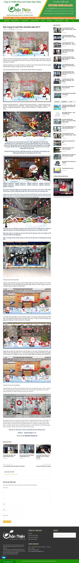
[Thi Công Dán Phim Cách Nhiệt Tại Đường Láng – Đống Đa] (57, 28)
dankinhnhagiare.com (60, 535)
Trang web (5, 515)
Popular (57, 101)
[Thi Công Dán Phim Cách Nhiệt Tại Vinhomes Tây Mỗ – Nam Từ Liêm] (57, 57)
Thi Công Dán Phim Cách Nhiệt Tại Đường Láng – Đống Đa (69, 29)
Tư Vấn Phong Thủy (58, 20)
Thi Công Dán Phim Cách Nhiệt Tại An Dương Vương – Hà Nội (68, 66)
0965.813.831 (36, 549)
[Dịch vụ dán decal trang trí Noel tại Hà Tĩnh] (57, 86)
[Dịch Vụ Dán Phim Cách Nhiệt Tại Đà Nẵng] (57, 93)
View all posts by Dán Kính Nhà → (11, 474)
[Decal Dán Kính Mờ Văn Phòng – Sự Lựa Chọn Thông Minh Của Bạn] (57, 119)
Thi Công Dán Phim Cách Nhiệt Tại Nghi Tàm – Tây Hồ (68, 43)
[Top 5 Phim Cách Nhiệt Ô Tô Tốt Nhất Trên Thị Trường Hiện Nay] (43, 453)
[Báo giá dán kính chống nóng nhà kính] (57, 161)
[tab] (57, 102)
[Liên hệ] (3, 556)
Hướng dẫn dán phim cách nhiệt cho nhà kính (68, 148)
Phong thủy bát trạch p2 (67, 168)
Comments (64, 101)
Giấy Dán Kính (25, 20)
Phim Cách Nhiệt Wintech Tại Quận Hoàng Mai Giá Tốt (68, 127)
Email (4, 509)
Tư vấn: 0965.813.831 (8, 562)
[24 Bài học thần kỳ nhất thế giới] (57, 141)
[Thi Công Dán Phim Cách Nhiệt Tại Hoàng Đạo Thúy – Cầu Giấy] (57, 72)
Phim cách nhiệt (15, 20)
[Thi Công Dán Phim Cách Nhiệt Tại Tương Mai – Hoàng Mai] (57, 35)
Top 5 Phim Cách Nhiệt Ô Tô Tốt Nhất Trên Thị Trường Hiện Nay (43, 456)
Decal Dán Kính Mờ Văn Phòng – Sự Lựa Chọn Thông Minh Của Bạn (68, 121)
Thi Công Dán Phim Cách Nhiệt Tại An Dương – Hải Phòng (68, 80)
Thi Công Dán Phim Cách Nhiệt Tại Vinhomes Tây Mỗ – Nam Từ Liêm (69, 58)
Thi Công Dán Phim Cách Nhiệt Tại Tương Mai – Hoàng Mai (69, 37)
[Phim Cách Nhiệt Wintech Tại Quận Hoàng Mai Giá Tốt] (57, 126)
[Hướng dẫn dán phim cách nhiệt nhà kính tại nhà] (10, 453)
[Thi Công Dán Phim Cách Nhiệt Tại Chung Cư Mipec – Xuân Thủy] (57, 49)
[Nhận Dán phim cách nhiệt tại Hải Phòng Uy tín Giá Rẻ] (57, 154)
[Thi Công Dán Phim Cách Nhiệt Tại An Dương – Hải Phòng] (57, 79)
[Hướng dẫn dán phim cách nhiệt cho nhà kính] (57, 148)
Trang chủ (6, 20)
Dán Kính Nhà (12, 29)
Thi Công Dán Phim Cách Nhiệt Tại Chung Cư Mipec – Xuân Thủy (68, 51)
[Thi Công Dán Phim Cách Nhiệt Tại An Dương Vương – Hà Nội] (57, 64)
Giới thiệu (30, 533)
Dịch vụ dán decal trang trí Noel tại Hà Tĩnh (68, 87)
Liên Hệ (66, 20)
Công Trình (49, 20)
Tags (70, 101)
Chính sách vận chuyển (33, 535)
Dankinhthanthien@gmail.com (37, 551)
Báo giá (43, 20)
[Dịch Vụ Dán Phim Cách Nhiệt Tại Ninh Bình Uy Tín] (27, 453)
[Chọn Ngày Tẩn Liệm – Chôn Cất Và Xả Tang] (57, 112)
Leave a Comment (18, 29)
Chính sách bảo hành (32, 539)
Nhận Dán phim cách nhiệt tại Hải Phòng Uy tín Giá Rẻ (69, 155)
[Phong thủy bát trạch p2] (57, 168)
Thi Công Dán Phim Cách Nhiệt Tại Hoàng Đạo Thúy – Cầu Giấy (68, 73)
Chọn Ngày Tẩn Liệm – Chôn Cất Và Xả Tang (68, 113)
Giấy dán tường (34, 20)
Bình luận (5, 487)
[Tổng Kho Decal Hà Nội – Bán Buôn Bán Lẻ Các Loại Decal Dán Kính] (57, 105)
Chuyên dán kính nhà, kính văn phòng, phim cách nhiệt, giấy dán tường (42, 561)
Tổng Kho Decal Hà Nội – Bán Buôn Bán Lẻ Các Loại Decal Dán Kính (68, 106)
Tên (4, 504)
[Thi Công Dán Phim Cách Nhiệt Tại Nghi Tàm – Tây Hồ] (57, 43)
